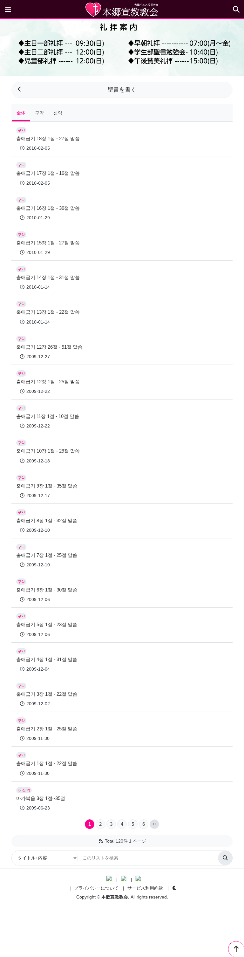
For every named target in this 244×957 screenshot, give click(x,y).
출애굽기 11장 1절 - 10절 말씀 (47, 416)
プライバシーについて (96, 888)
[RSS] (101, 841)
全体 (21, 112)
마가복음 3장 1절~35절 (40, 798)
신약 (57, 112)
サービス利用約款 (145, 888)
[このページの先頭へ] (236, 949)
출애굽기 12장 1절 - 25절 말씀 (48, 381)
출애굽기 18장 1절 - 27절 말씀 (48, 138)
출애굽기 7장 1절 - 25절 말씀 (46, 555)
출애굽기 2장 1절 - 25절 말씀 (46, 728)
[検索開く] (236, 9)
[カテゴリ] (8, 9)
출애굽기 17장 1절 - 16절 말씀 (48, 173)
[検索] (225, 858)
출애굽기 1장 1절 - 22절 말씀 (46, 763)
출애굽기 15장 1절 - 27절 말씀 (48, 242)
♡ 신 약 (24, 790)
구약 (39, 112)
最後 (154, 824)
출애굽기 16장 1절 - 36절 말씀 (48, 208)
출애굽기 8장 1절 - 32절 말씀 (46, 520)
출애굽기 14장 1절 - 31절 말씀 (48, 277)
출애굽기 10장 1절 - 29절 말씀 (48, 451)
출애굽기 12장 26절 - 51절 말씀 (49, 347)
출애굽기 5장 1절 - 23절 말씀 (46, 624)
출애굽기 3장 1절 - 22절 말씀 (46, 694)
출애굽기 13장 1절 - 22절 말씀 (48, 312)
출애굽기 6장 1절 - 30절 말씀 (46, 589)
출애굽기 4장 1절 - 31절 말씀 (46, 659)
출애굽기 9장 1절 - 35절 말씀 (46, 486)
